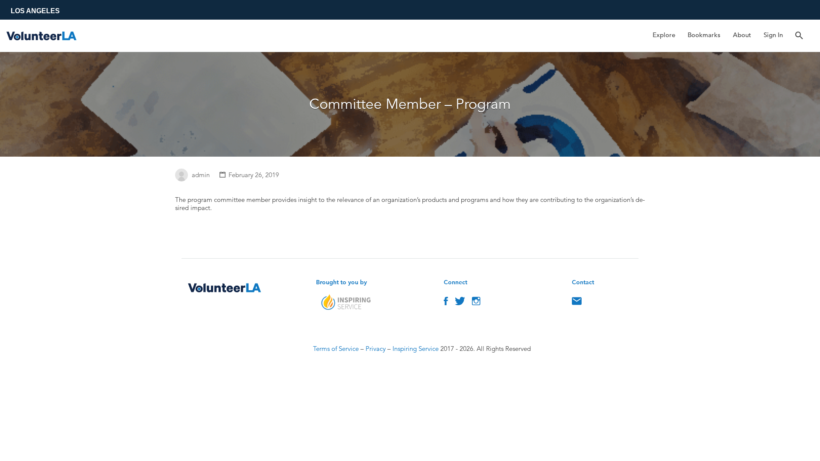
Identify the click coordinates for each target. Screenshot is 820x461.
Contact (577, 303)
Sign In (773, 35)
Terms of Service (336, 348)
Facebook (446, 303)
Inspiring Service (415, 348)
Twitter (460, 303)
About (742, 35)
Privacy (376, 348)
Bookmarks (704, 35)
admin (201, 175)
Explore (664, 35)
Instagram (476, 303)
